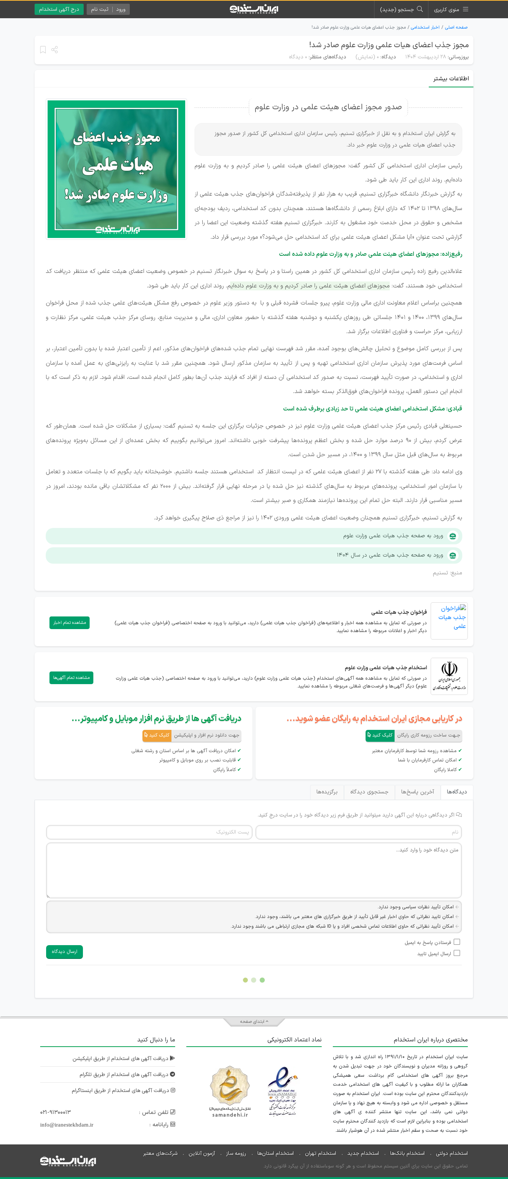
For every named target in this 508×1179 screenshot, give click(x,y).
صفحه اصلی (456, 27)
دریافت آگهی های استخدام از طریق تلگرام (125, 1075)
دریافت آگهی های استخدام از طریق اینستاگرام (121, 1091)
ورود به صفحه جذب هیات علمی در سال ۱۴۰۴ (390, 555)
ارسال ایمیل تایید (434, 954)
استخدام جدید (363, 1153)
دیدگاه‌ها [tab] (457, 792)
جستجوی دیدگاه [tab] (369, 792)
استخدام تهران (320, 1153)
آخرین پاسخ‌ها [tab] (417, 792)
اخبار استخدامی (425, 27)
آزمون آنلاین (202, 1153)
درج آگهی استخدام (59, 9)
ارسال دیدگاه (64, 952)
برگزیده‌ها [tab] (327, 792)
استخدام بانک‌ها (407, 1153)
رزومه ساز (236, 1153)
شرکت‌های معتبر (160, 1153)
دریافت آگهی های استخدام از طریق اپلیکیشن (121, 1059)
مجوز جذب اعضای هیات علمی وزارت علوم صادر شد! (389, 45)
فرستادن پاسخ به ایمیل (428, 943)
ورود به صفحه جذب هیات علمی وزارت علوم (393, 536)
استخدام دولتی (452, 1153)
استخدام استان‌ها (275, 1153)
